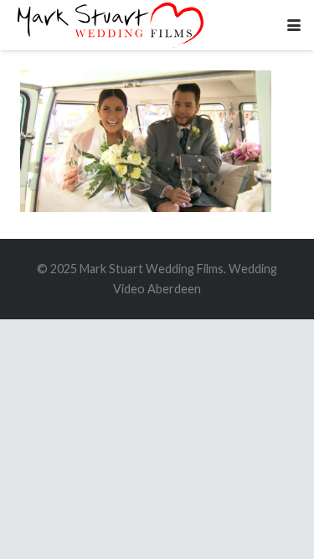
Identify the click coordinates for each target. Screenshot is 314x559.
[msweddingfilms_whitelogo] (110, 25)
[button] (293, 25)
